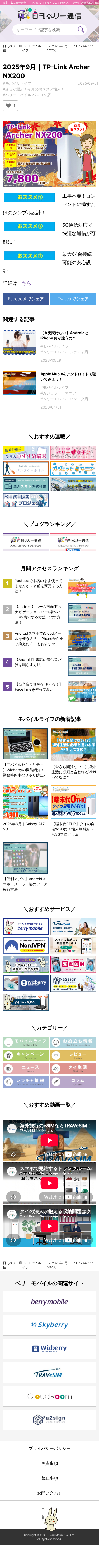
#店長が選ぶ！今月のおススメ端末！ (33, 89)
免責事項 (49, 1463)
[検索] (81, 29)
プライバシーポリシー (50, 1448)
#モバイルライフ (17, 83)
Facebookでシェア (26, 298)
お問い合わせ (49, 1493)
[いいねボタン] (8, 106)
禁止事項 (49, 1478)
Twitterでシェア (73, 298)
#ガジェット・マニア (58, 393)
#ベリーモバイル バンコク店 (27, 95)
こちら (24, 283)
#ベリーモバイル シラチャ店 (64, 352)
